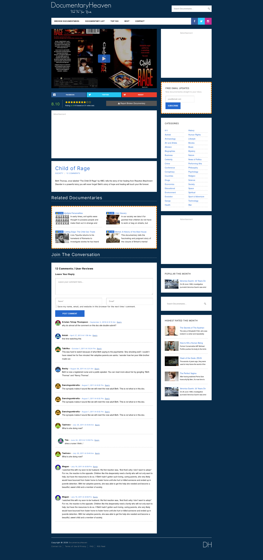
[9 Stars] (87, 102)
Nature (191, 155)
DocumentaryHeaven (78, 543)
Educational (170, 188)
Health (167, 204)
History (191, 130)
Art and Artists (171, 142)
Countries (169, 175)
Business (169, 155)
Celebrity (168, 159)
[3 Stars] (72, 102)
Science (191, 180)
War (190, 204)
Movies (191, 142)
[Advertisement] (104, 137)
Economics (169, 184)
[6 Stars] (79, 102)
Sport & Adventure (196, 196)
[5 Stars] (77, 102)
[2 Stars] (69, 102)
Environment (170, 192)
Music (190, 147)
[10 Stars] (90, 102)
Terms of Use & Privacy (75, 546)
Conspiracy (170, 171)
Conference (170, 167)
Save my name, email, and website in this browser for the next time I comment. (97, 306)
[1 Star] (66, 102)
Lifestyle (191, 138)
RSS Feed (101, 546)
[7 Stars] (82, 102)
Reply (119, 322)
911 (166, 130)
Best (127, 21)
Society (59, 173)
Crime (167, 163)
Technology (193, 200)
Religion (191, 175)
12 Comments (73, 173)
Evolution (169, 196)
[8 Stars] (85, 102)
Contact (139, 21)
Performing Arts (195, 163)
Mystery (191, 151)
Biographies (170, 151)
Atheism (168, 147)
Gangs (168, 200)
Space (191, 188)
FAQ (91, 546)
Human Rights (194, 134)
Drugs (167, 180)
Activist (168, 134)
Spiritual (191, 192)
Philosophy (193, 167)
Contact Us (56, 546)
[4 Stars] (74, 102)
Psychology (193, 171)
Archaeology (170, 138)
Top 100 (114, 21)
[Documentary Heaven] (81, 12)
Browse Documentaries (66, 21)
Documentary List (95, 21)
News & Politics (194, 159)
